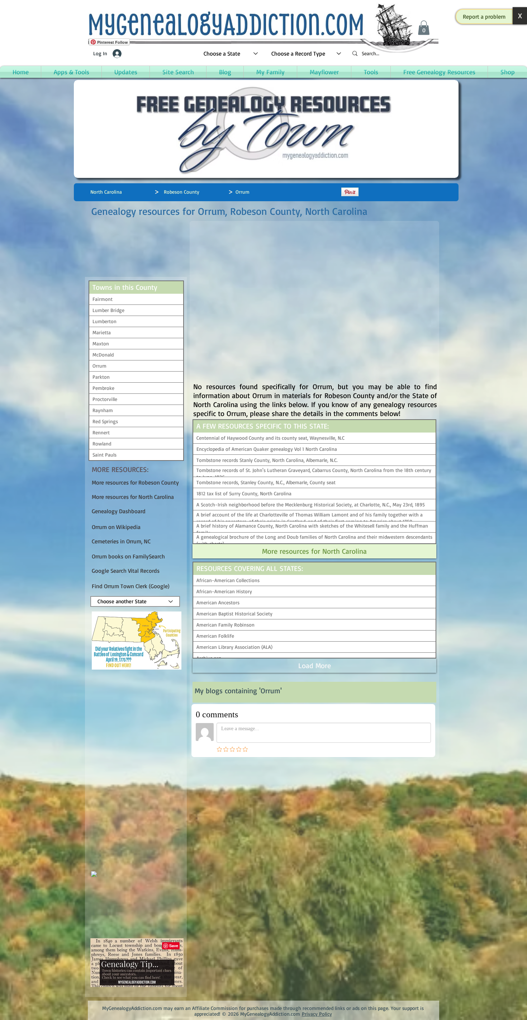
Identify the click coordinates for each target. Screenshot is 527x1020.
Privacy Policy (317, 1014)
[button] (484, 16)
